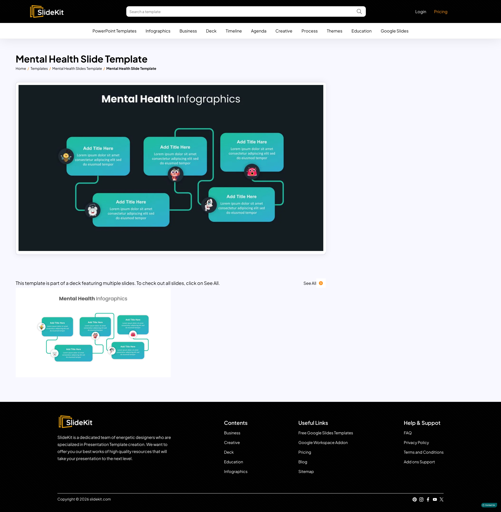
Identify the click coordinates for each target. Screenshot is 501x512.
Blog (302, 461)
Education (361, 30)
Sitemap (306, 471)
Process (310, 30)
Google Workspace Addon (323, 442)
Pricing (441, 11)
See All (309, 283)
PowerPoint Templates (114, 30)
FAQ (408, 432)
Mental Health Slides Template (77, 68)
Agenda (258, 30)
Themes (334, 30)
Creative (283, 30)
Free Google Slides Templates (325, 432)
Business (188, 30)
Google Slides (394, 30)
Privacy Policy (416, 442)
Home (21, 68)
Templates (39, 68)
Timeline (234, 30)
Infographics (158, 30)
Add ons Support (419, 461)
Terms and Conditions (424, 452)
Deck (211, 30)
